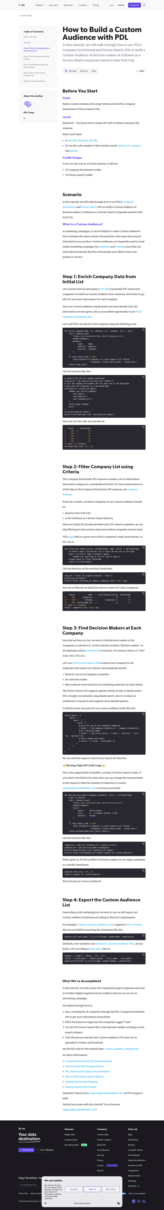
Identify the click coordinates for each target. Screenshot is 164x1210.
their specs (96, 948)
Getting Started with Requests (81, 1081)
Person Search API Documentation (84, 1066)
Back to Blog (27, 16)
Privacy (100, 1160)
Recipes (131, 1145)
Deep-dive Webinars (137, 1160)
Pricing (96, 5)
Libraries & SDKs (135, 1165)
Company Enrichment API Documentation (88, 1061)
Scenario (27, 42)
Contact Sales (103, 1134)
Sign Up (121, 5)
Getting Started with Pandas (80, 1086)
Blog (130, 1134)
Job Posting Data (72, 1145)
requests (136, 145)
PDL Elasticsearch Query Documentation (87, 1071)
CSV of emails (134, 924)
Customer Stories (135, 1150)
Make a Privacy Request (137, 1193)
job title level (93, 650)
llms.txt (100, 1170)
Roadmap (132, 1181)
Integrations (133, 1170)
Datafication (133, 1139)
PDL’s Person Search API (85, 662)
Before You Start (30, 37)
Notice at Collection (37, 1193)
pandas (74, 150)
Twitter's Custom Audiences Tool (95, 924)
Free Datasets (134, 1155)
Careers (100, 1165)
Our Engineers (103, 1150)
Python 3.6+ (123, 145)
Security (100, 1155)
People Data (70, 1134)
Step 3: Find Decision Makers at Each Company (36, 66)
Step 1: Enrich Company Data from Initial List (37, 49)
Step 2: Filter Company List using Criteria (36, 58)
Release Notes (134, 1175)
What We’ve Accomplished (34, 81)
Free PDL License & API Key (82, 140)
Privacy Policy (23, 1193)
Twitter (119, 246)
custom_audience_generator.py (122, 1048)
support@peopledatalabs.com (79, 788)
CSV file (104, 289)
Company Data (71, 1139)
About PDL (101, 1145)
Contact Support (104, 1139)
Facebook (105, 246)
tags (71, 536)
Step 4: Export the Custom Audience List (34, 74)
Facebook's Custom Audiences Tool (114, 943)
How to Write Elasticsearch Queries (84, 1076)
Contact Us (134, 5)
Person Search (89, 207)
